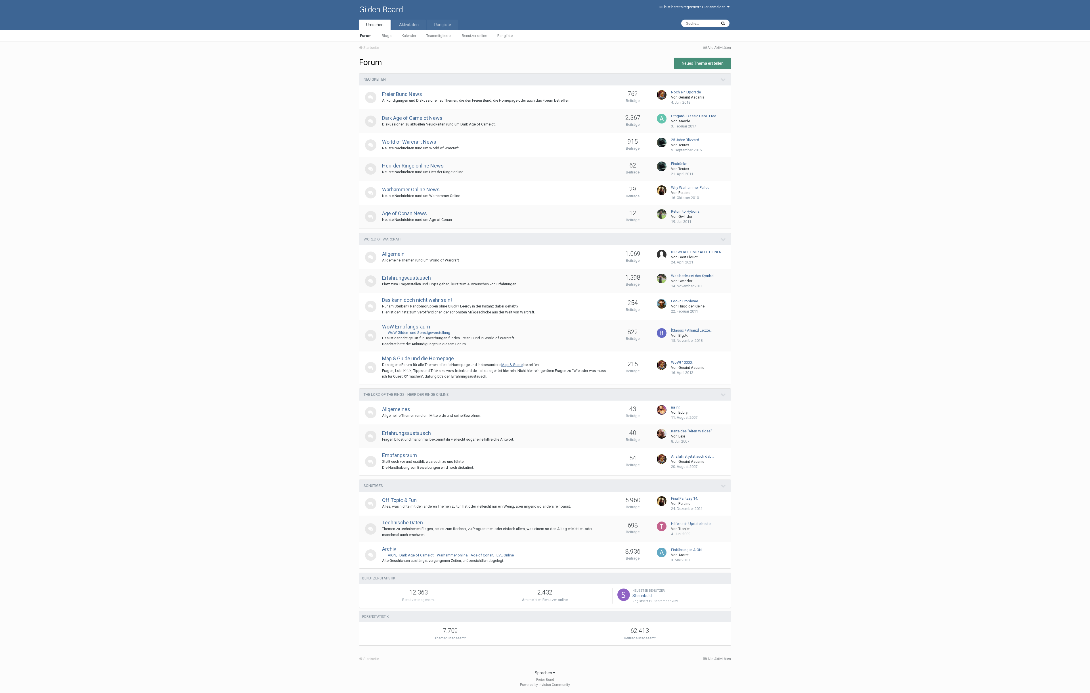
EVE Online (505, 555)
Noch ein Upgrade (686, 92)
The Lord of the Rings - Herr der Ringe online (406, 394)
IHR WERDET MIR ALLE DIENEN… (697, 252)
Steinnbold (642, 595)
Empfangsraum (399, 455)
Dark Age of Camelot (416, 555)
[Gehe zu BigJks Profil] (661, 333)
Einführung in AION (686, 550)
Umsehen (374, 24)
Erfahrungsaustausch (406, 278)
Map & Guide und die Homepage (418, 358)
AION (392, 555)
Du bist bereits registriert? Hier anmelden (693, 7)
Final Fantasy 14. (684, 498)
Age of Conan (482, 555)
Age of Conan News (404, 213)
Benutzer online (474, 36)
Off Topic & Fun (399, 500)
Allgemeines (396, 409)
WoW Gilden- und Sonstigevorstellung (419, 332)
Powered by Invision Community (545, 685)
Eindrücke (679, 164)
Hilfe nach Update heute (690, 524)
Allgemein (393, 254)
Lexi (681, 436)
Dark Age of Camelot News (412, 118)
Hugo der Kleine (691, 306)
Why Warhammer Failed (690, 187)
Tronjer (684, 529)
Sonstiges (373, 485)
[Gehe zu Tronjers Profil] (661, 526)
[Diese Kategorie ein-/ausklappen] (723, 80)
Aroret (683, 555)
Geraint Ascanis (691, 97)
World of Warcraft (383, 239)
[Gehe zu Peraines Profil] (661, 190)
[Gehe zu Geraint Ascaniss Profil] (661, 95)
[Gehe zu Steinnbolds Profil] (623, 595)
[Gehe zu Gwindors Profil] (661, 214)
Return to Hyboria (685, 211)
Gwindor (685, 216)
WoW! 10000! (682, 362)
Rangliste (505, 36)
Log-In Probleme (684, 301)
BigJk (683, 335)
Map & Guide (512, 365)
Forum (366, 36)
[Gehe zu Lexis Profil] (661, 434)
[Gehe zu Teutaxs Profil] (661, 142)
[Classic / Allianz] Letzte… (691, 330)
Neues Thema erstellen (703, 63)
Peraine (684, 192)
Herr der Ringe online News (413, 166)
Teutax (683, 145)
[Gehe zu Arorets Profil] (661, 552)
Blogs (386, 36)
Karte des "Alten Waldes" (691, 431)
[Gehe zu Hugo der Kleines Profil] (661, 304)
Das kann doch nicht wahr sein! (417, 300)
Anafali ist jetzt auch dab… (692, 456)
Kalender (409, 36)
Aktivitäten (409, 24)
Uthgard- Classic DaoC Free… (695, 116)
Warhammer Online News (411, 189)
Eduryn (683, 412)
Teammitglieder (439, 36)
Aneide (684, 121)
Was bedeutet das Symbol (692, 276)
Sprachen (544, 673)
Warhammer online (452, 555)
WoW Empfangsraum (406, 327)
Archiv (389, 549)
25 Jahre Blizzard (685, 140)
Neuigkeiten (375, 79)
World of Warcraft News (409, 142)
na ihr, (675, 407)
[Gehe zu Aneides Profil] (661, 118)
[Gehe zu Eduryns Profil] (661, 410)
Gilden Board (381, 9)
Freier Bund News (402, 94)
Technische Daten (402, 522)
